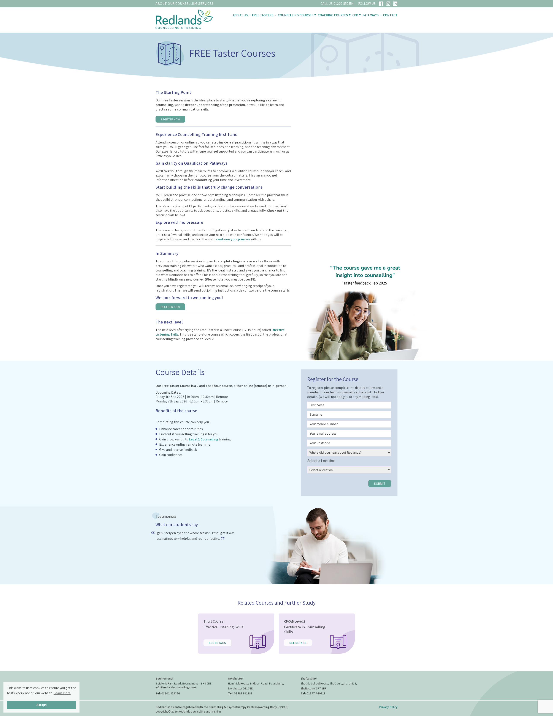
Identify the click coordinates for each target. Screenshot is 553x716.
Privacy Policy (388, 707)
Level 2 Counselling (203, 439)
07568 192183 (243, 693)
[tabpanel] (199, 536)
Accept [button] (42, 705)
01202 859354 (344, 3)
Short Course (213, 621)
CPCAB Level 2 (294, 621)
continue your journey (233, 239)
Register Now (170, 119)
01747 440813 (316, 693)
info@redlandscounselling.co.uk (176, 687)
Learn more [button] (62, 693)
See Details (217, 643)
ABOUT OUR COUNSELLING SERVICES (184, 3)
